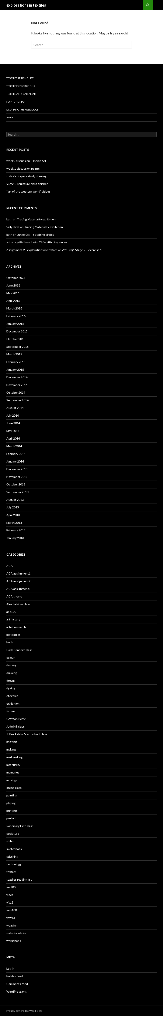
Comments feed (17, 984)
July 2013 (12, 507)
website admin (16, 933)
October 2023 (15, 278)
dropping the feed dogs (22, 109)
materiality (13, 764)
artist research (16, 627)
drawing (11, 673)
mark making (14, 757)
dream (10, 680)
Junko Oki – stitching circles (35, 234)
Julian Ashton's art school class (26, 734)
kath (9, 219)
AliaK (9, 117)
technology (13, 864)
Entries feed (14, 976)
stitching (12, 856)
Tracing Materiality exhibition (36, 219)
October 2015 (15, 339)
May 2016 (12, 293)
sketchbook (14, 849)
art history (13, 619)
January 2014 (15, 461)
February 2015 (15, 362)
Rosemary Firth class (20, 826)
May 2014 (12, 431)
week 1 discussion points (23, 168)
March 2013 (14, 522)
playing (11, 803)
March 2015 (14, 354)
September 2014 (17, 400)
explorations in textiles (26, 5)
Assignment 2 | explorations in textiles (32, 250)
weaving (11, 925)
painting (11, 795)
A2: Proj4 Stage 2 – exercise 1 (82, 250)
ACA (9, 566)
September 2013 (17, 492)
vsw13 (10, 918)
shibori (10, 841)
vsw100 (11, 910)
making (11, 749)
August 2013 (15, 499)
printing (11, 810)
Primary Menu (158, 5)
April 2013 (13, 515)
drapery (11, 665)
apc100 (11, 611)
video (10, 895)
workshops (13, 940)
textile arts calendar (21, 93)
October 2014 (15, 392)
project (11, 818)
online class (14, 787)
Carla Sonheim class (19, 650)
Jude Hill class (15, 726)
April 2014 (13, 438)
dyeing (10, 688)
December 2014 (17, 377)
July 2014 (12, 415)
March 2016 (14, 308)
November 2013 (17, 476)
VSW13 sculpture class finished (27, 184)
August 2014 (15, 408)
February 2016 (15, 316)
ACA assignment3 (18, 588)
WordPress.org (16, 991)
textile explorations (20, 86)
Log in (10, 968)
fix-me (10, 711)
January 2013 (15, 538)
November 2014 (17, 385)
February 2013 (15, 530)
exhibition (13, 703)
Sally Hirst (13, 227)
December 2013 (17, 469)
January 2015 (15, 369)
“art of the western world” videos (28, 191)
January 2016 (15, 323)
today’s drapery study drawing (26, 176)
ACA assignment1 (18, 573)
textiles (11, 872)
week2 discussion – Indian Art (26, 161)
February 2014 (15, 453)
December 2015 (17, 331)
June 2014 (13, 423)
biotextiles (13, 634)
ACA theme (14, 596)
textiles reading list (20, 78)
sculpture (12, 833)
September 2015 (17, 346)
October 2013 (15, 484)
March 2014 (14, 446)
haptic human (15, 101)
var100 (10, 887)
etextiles (12, 696)
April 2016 (13, 300)
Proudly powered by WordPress (24, 1010)
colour (10, 657)
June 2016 (13, 285)
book (9, 642)
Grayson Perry (15, 719)
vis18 (9, 902)
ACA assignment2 (18, 581)
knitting (11, 742)
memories (12, 772)
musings (11, 780)
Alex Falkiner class (18, 604)
